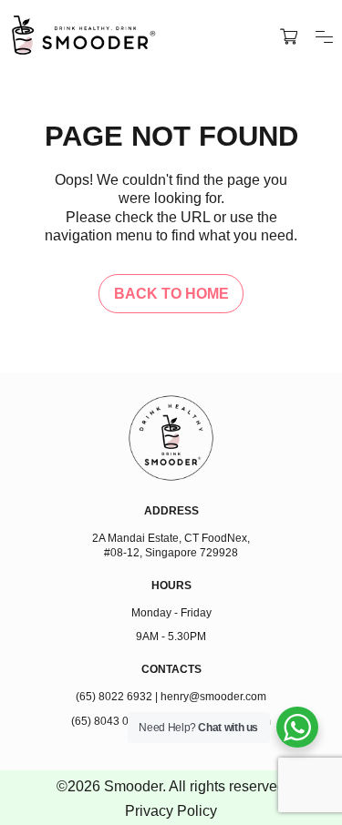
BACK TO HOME (171, 293)
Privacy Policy (171, 810)
